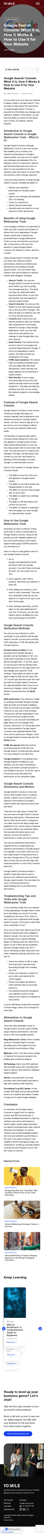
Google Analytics (11, 645)
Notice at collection (8, 1532)
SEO (17, 1054)
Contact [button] (23, 1500)
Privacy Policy (8, 1520)
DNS (6, 643)
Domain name (25, 640)
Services (7, 1503)
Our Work (7, 1506)
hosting (7, 717)
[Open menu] (37, 3)
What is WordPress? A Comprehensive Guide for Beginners (15, 1330)
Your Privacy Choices (14, 1529)
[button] (4, 1328)
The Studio (8, 1500)
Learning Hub (9, 1509)
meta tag (29, 599)
